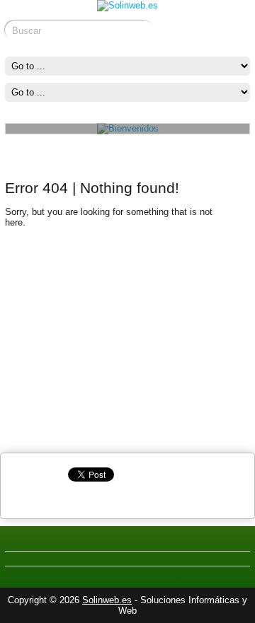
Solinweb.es (107, 600)
